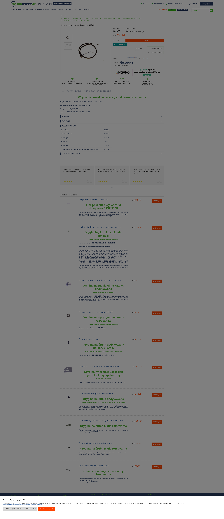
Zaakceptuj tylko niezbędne (13, 509)
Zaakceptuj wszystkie (46, 509)
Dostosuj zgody (31, 509)
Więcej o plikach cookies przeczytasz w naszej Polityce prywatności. (22, 505)
